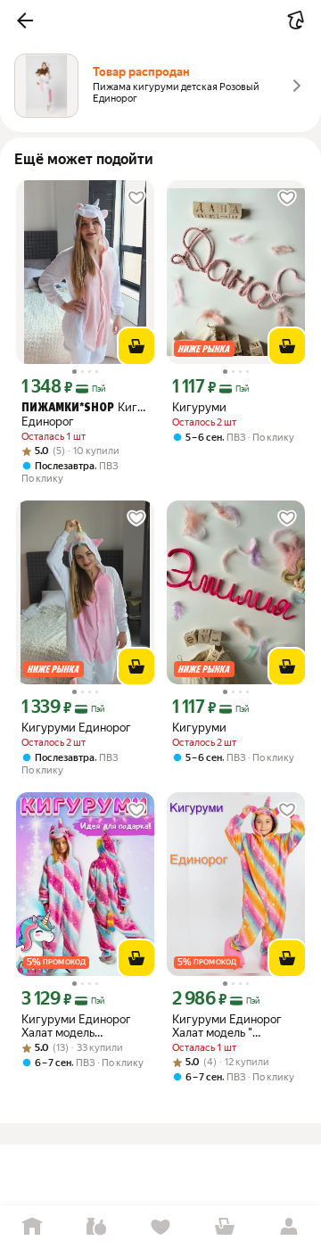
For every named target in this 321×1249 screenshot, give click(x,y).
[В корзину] (136, 346)
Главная (32, 1227)
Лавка (96, 1227)
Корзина (225, 1227)
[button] (25, 20)
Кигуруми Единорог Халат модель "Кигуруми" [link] (76, 1026)
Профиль (289, 1227)
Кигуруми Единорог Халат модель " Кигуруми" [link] (227, 1026)
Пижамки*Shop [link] (67, 408)
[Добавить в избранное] (136, 198)
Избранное (160, 1227)
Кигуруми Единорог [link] (85, 414)
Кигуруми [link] (199, 407)
